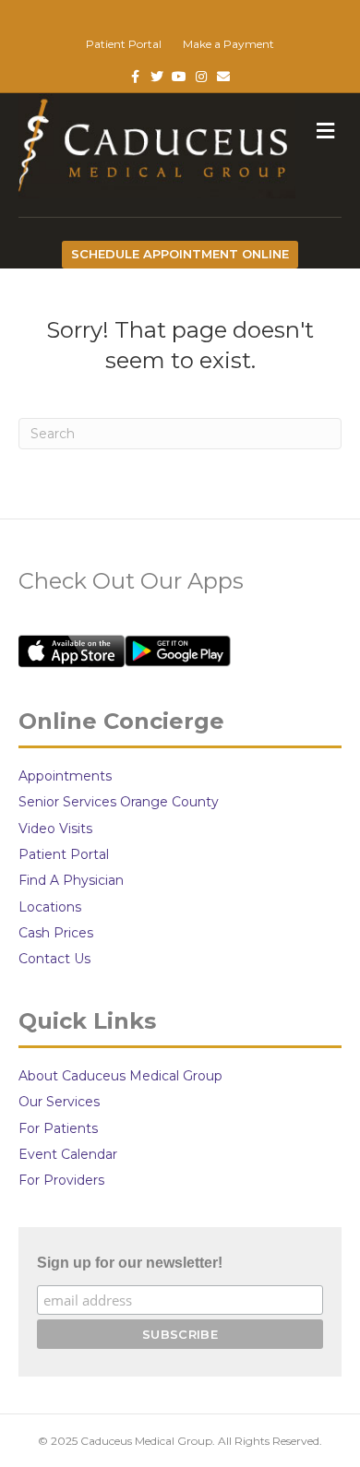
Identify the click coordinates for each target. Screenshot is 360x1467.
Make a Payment (228, 44)
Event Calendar (67, 1154)
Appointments (65, 776)
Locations (49, 907)
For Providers (61, 1180)
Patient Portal (124, 44)
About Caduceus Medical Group (120, 1075)
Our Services (59, 1101)
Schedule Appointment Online (180, 253)
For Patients (58, 1128)
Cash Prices (55, 932)
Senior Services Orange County (118, 801)
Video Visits (55, 828)
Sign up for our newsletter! (129, 1262)
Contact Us (54, 958)
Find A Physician (71, 880)
